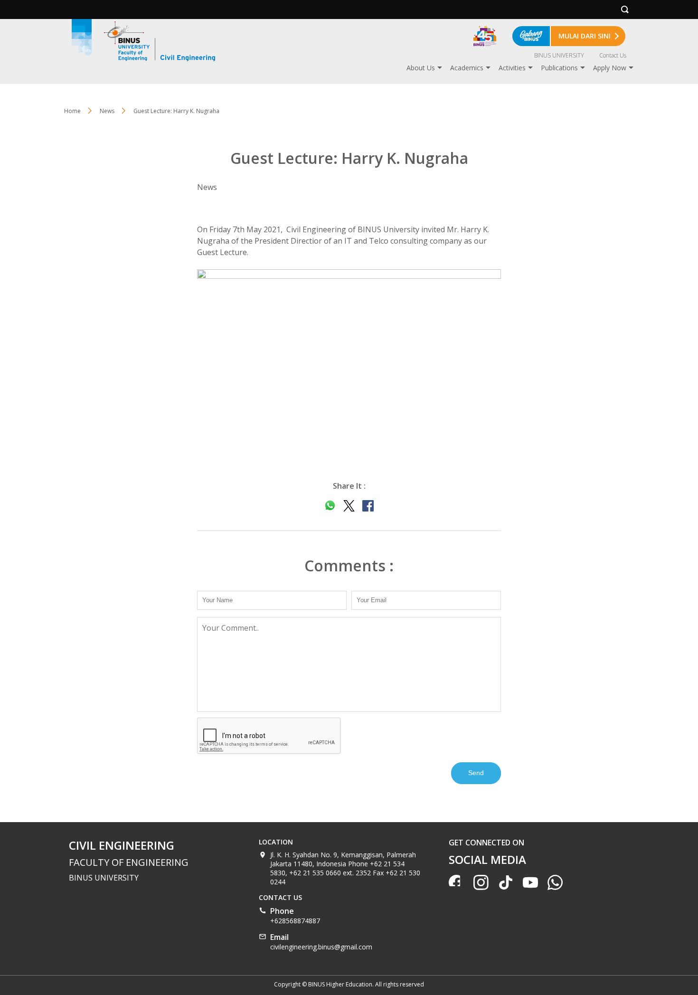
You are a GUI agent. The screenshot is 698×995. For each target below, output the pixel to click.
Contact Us (612, 55)
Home (72, 111)
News (107, 111)
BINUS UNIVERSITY (559, 55)
